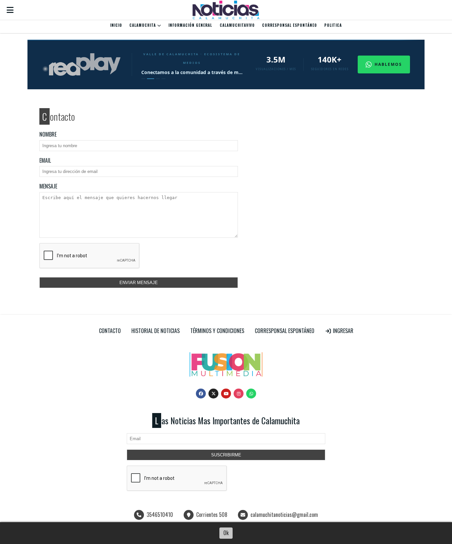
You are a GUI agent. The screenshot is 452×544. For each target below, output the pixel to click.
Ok (226, 533)
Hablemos (388, 64)
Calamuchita (143, 25)
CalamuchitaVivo (237, 25)
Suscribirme (226, 454)
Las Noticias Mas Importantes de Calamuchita (227, 420)
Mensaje (48, 186)
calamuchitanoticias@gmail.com (284, 515)
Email (45, 160)
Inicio (116, 25)
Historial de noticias (155, 331)
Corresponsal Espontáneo (289, 25)
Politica (333, 25)
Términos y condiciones (217, 331)
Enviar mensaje (138, 282)
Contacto (110, 331)
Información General (190, 25)
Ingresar (342, 331)
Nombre (48, 134)
